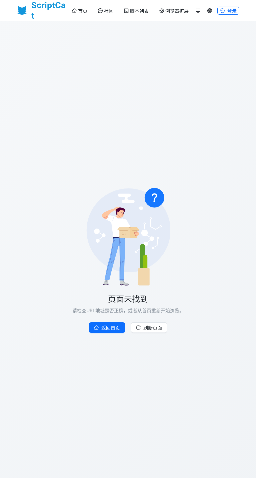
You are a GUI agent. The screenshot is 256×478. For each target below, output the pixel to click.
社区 (108, 11)
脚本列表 (139, 11)
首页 (82, 11)
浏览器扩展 (177, 11)
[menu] (130, 10)
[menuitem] (80, 11)
